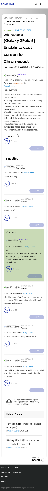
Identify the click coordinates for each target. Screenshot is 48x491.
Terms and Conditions (11, 472)
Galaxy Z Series (9, 86)
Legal (4, 481)
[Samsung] (7, 4)
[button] (39, 75)
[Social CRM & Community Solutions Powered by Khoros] (37, 459)
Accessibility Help (9, 468)
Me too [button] (11, 136)
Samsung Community (13, 18)
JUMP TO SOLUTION (23, 30)
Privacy (4, 477)
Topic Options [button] (39, 24)
